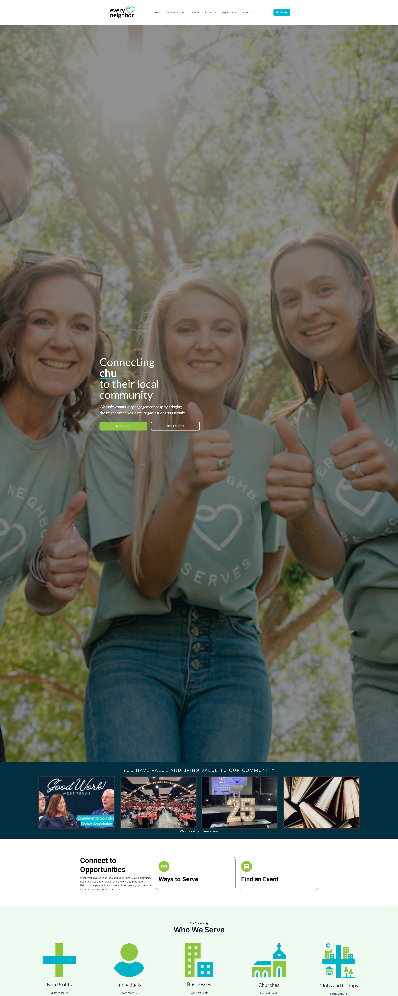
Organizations (229, 12)
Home (157, 12)
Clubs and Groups (338, 985)
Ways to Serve (178, 879)
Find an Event (260, 879)
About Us (248, 12)
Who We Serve (175, 12)
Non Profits (59, 984)
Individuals (129, 985)
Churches (268, 985)
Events (209, 12)
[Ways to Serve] (164, 866)
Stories (196, 12)
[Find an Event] (246, 866)
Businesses (199, 984)
